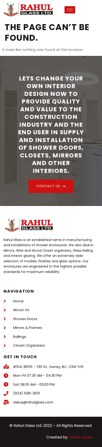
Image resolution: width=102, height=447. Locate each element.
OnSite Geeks (81, 437)
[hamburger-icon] (70, 9)
